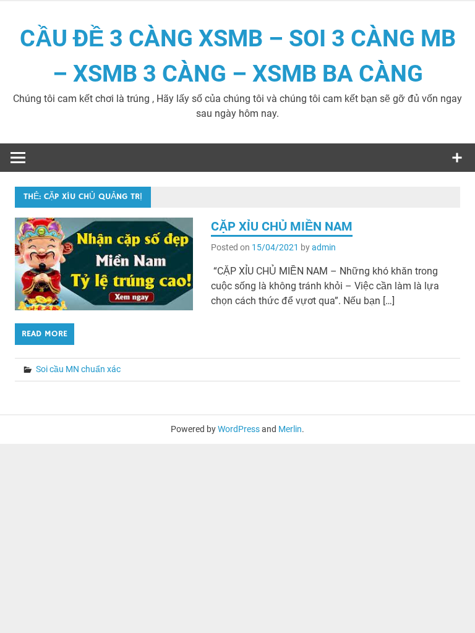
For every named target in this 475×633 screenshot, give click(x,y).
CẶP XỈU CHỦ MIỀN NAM (282, 226)
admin (324, 247)
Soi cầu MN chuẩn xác (78, 369)
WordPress (239, 429)
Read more (44, 333)
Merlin (290, 429)
